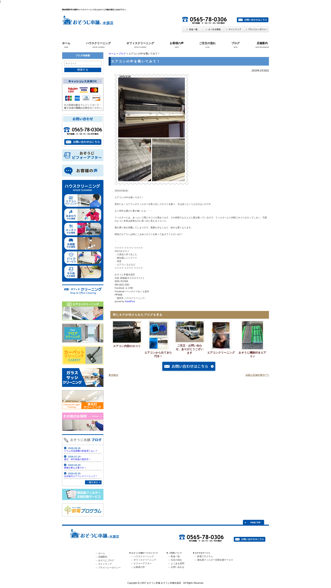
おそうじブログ (106, 560)
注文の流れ (176, 560)
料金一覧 (175, 556)
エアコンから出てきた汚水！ (158, 354)
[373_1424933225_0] (151, 184)
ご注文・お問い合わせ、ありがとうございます (189, 349)
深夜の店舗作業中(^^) (257, 375)
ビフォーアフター (143, 563)
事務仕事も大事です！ (75, 467)
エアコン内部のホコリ (127, 346)
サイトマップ (105, 564)
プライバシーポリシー (109, 567)
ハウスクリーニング (98, 43)
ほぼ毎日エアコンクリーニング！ (81, 476)
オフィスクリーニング (140, 43)
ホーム (66, 43)
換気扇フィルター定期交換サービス (215, 560)
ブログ (235, 43)
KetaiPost (130, 301)
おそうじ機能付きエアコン (252, 354)
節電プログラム (205, 556)
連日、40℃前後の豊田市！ (77, 459)
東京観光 (113, 375)
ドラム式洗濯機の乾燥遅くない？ (81, 451)
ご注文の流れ (207, 43)
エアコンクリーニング (221, 352)
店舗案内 (262, 43)
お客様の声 (177, 43)
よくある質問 (177, 563)
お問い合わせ (177, 567)
